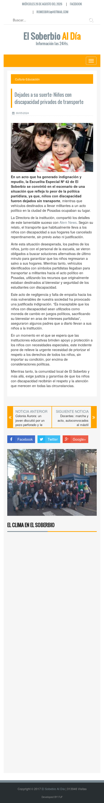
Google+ (79, 439)
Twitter (53, 439)
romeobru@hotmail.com (52, 12)
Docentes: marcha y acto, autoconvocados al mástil (73, 420)
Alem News (68, 222)
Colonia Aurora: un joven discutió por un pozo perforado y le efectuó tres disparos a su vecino (31, 425)
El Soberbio (52, 39)
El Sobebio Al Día (53, 789)
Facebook (76, 4)
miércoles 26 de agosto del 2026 (42, 4)
